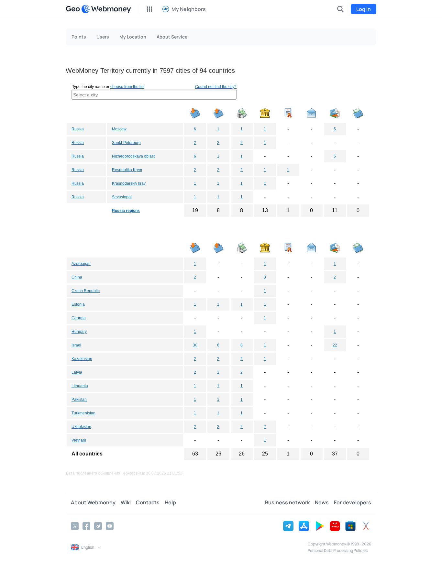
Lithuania (80, 386)
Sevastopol (122, 197)
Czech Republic (86, 291)
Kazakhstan (82, 358)
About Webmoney (93, 502)
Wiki (126, 502)
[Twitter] (75, 526)
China (77, 277)
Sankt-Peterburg (126, 142)
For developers (352, 502)
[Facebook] (86, 526)
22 (335, 345)
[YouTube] (110, 526)
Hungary (79, 331)
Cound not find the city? (216, 86)
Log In (363, 9)
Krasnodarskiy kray (129, 183)
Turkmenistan (83, 413)
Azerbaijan (81, 263)
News (322, 502)
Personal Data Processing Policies (338, 550)
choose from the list (127, 86)
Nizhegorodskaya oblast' (133, 156)
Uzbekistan (81, 426)
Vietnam (79, 440)
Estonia (78, 304)
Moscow (119, 129)
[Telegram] (98, 526)
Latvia (77, 372)
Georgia (79, 318)
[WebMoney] (106, 9)
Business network (287, 502)
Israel (76, 345)
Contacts (148, 502)
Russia (78, 129)
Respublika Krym (127, 170)
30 (195, 345)
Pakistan (79, 399)
